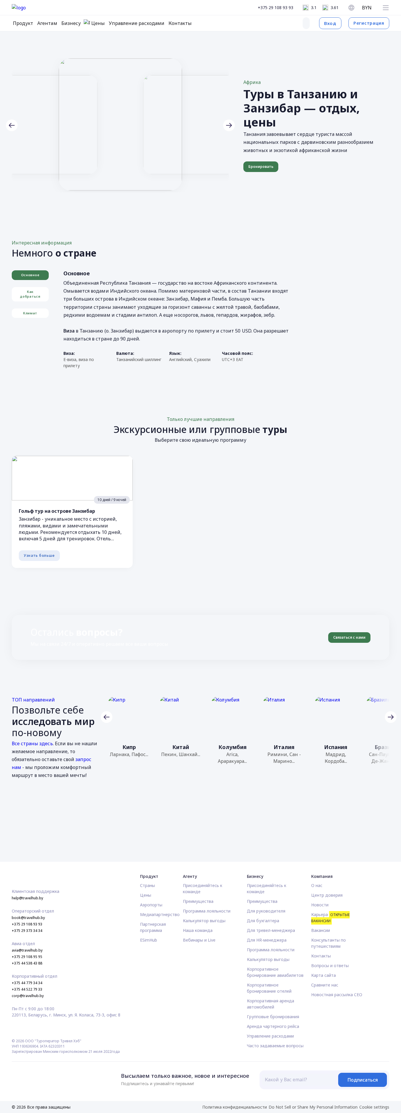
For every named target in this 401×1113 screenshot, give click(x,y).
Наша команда (198, 930)
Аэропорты (151, 905)
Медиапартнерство (160, 914)
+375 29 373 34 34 (27, 930)
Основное (30, 275)
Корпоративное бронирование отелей (269, 988)
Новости (319, 905)
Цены (145, 895)
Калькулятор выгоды (204, 920)
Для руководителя (266, 911)
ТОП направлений (33, 700)
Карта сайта (323, 975)
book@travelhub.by (28, 917)
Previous (12, 125)
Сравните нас (324, 985)
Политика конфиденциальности (234, 1107)
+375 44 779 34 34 (27, 982)
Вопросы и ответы (330, 965)
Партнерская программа (153, 927)
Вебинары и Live (199, 940)
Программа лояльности (206, 911)
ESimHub (148, 940)
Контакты (321, 956)
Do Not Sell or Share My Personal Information (313, 1107)
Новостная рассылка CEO (336, 994)
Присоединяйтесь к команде (202, 888)
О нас (316, 885)
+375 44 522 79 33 (27, 989)
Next (229, 125)
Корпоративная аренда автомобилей (270, 1004)
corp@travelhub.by (28, 995)
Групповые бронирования (273, 1016)
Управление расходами (270, 1036)
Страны (147, 885)
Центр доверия (327, 895)
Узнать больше (39, 555)
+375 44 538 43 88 (27, 963)
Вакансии (320, 930)
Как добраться (30, 294)
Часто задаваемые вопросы (275, 1045)
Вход (330, 23)
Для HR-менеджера (267, 940)
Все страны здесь (32, 743)
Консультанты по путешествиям (328, 943)
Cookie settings (374, 1107)
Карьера (330, 917)
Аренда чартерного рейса (273, 1026)
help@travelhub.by (27, 898)
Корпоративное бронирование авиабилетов (275, 972)
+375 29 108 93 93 (275, 7)
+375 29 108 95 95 (27, 956)
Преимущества (198, 901)
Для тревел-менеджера (271, 930)
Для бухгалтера (263, 920)
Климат (30, 313)
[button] (385, 7)
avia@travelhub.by (27, 950)
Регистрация (368, 23)
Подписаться (362, 1080)
